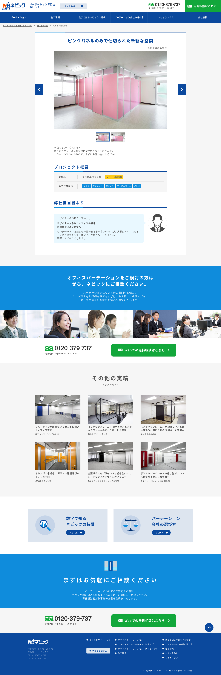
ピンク (87, 186)
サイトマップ (171, 657)
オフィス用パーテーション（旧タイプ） (137, 644)
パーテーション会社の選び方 (129, 17)
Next (182, 89)
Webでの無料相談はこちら (145, 350)
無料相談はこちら (205, 6)
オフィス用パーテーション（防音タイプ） (138, 648)
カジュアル (98, 186)
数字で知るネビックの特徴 (92, 17)
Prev (39, 89)
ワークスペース (124, 186)
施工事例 (55, 17)
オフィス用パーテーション (130, 639)
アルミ (137, 186)
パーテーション (18, 17)
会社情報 (202, 17)
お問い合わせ (171, 653)
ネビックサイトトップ (99, 639)
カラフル (110, 186)
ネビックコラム (166, 17)
